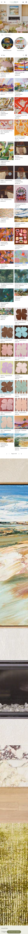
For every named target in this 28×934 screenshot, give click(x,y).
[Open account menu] (23, 2)
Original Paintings (8, 34)
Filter (4, 55)
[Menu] (1, 2)
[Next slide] (25, 44)
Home (2, 34)
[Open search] (4, 2)
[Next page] (19, 454)
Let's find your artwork (14, 931)
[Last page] (21, 454)
